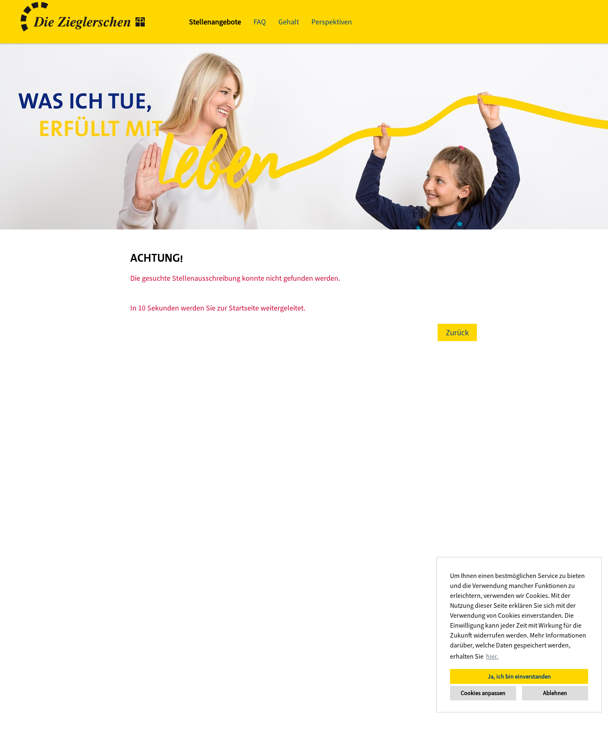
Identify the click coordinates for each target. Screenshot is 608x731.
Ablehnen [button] (555, 693)
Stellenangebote (215, 21)
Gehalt (288, 21)
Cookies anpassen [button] (483, 693)
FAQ (260, 21)
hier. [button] (492, 656)
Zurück (457, 332)
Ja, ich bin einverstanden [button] (519, 676)
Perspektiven (331, 21)
